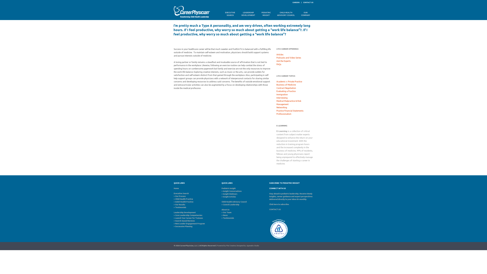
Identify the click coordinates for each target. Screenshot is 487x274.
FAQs (278, 64)
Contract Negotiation (286, 88)
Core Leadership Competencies (188, 215)
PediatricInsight (266, 14)
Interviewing (282, 98)
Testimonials (180, 207)
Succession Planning (183, 226)
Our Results (180, 205)
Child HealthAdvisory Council (286, 14)
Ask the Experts (283, 61)
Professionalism (283, 114)
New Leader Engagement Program (190, 224)
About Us (225, 210)
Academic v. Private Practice (289, 81)
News (225, 215)
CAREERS (296, 2)
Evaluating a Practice (286, 91)
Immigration (282, 94)
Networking (281, 107)
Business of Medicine (286, 85)
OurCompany (305, 14)
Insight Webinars (230, 194)
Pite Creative (231, 246)
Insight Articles (229, 197)
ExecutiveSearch (230, 14)
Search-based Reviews (185, 221)
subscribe (284, 204)
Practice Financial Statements (289, 111)
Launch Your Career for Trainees (189, 218)
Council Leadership (231, 205)
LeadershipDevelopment (248, 14)
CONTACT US (308, 2)
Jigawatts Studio (252, 246)
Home (176, 188)
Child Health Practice (184, 199)
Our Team (227, 212)
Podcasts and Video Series (288, 58)
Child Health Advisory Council (234, 202)
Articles (279, 54)
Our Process (180, 196)
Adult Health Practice (184, 202)
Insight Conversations (232, 191)
